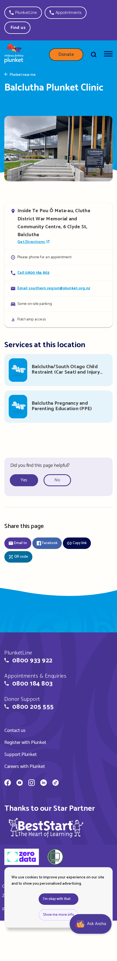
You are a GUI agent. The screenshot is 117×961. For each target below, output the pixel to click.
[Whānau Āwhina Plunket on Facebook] (7, 783)
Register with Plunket (25, 742)
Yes (24, 480)
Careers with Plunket (24, 766)
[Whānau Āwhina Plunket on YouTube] (19, 783)
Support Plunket (20, 754)
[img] (46, 827)
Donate (66, 54)
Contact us (15, 730)
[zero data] (21, 858)
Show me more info (58, 915)
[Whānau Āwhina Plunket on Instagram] (31, 783)
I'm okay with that (56, 899)
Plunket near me (23, 75)
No (57, 480)
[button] (23, 13)
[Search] (93, 54)
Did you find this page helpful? (40, 465)
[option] (26, 480)
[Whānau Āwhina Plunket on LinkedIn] (43, 783)
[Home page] (13, 54)
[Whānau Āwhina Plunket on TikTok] (55, 783)
